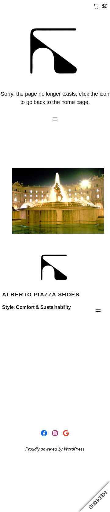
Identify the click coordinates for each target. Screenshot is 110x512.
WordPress (74, 449)
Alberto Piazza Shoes (40, 294)
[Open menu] (55, 119)
